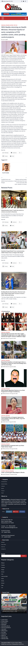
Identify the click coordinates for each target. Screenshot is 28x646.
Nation (11, 25)
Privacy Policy (4, 621)
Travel (2, 492)
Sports (2, 488)
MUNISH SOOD (5, 338)
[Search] (26, 18)
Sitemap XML (4, 637)
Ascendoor (9, 644)
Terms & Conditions (6, 627)
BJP (6, 160)
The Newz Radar (14, 642)
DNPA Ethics (4, 630)
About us (3, 635)
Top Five (15, 25)
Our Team (3, 632)
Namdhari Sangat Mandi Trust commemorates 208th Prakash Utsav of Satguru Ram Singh (12, 251)
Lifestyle (3, 486)
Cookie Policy (4, 619)
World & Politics (4, 483)
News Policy (3, 544)
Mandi (13, 606)
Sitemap (2, 542)
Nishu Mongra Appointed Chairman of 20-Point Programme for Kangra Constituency (13, 391)
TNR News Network (6, 393)
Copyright (3, 629)
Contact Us (3, 549)
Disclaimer (3, 624)
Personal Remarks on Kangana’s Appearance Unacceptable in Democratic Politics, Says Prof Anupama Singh (13, 419)
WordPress (21, 644)
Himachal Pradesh (5, 25)
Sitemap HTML (4, 638)
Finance (2, 490)
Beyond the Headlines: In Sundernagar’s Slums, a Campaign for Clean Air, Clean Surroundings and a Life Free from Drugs (13, 363)
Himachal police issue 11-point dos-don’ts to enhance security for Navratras (12, 211)
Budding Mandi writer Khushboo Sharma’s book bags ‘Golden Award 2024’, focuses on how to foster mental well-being (13, 293)
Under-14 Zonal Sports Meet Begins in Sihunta (12, 472)
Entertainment (4, 481)
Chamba (3, 471)
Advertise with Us (5, 626)
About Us (3, 546)
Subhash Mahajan (5, 474)
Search (3, 554)
